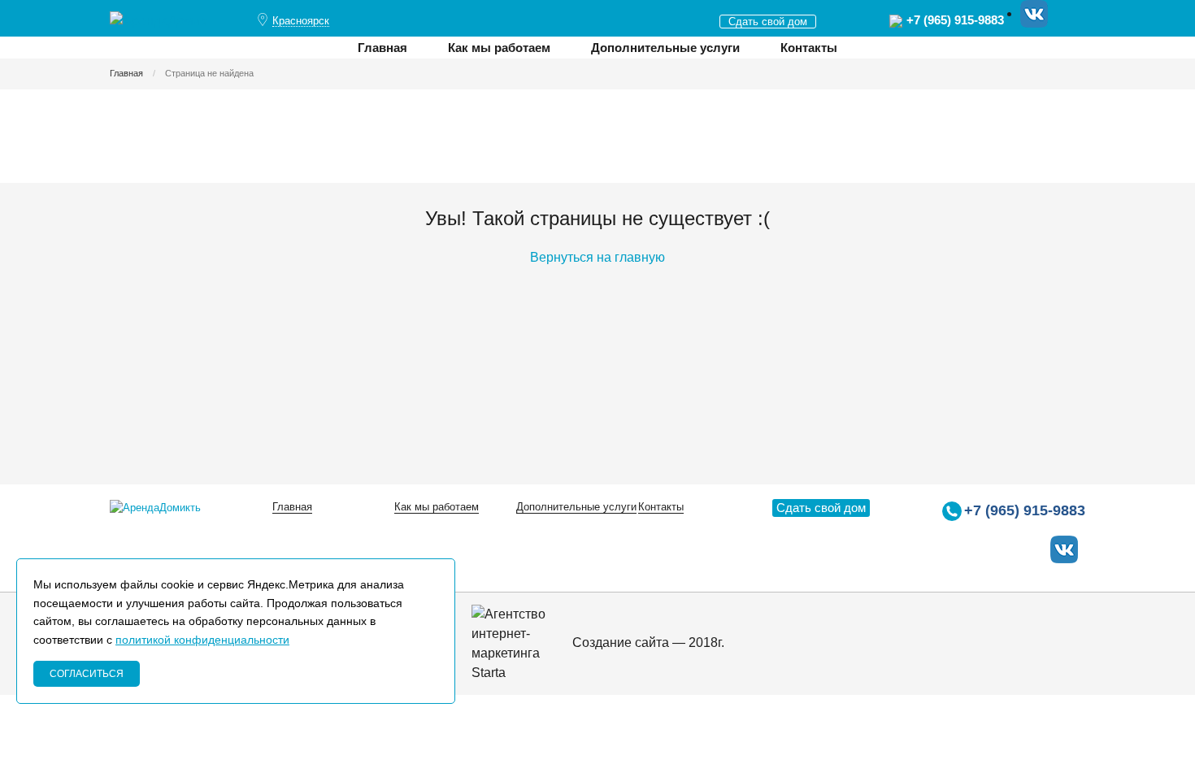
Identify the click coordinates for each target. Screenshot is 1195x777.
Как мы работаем (499, 47)
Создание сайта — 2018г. (646, 642)
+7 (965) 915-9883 (955, 20)
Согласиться (87, 673)
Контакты (808, 47)
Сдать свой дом (767, 21)
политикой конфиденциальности (202, 639)
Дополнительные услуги (665, 47)
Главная (382, 47)
